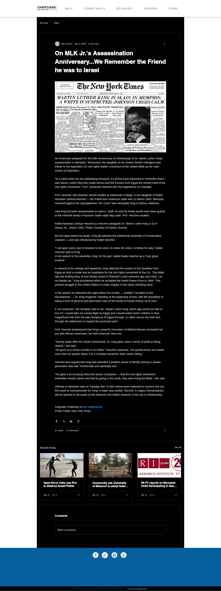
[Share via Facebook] (56, 421)
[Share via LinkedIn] (71, 421)
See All (178, 447)
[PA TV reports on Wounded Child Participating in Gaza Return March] (159, 465)
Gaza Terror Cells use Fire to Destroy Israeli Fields (60, 484)
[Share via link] (78, 421)
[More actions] (164, 44)
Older (56, 23)
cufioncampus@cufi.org (137, 589)
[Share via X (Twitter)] (63, 421)
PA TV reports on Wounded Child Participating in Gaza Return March (158, 484)
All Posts (44, 23)
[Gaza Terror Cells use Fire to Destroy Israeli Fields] (61, 465)
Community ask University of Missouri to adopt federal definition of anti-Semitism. (110, 484)
